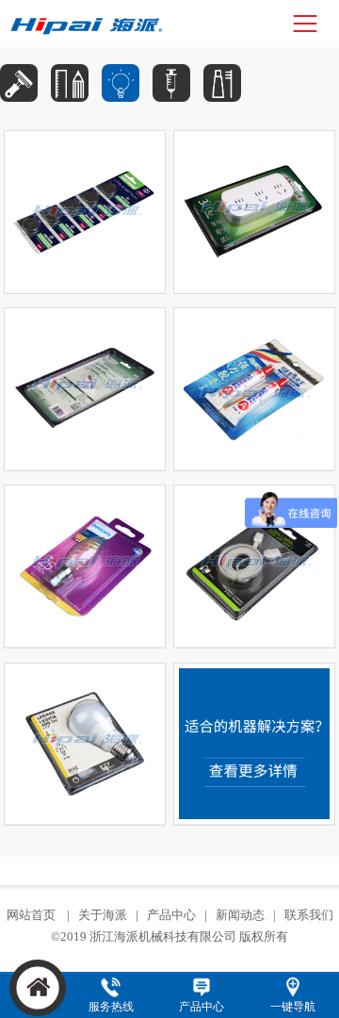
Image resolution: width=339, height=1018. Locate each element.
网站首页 (32, 915)
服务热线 (111, 1006)
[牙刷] (222, 83)
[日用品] (19, 83)
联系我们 (308, 915)
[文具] (70, 83)
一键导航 (292, 1006)
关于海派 (102, 915)
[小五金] (120, 83)
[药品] (171, 83)
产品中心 (171, 915)
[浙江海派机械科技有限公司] (89, 23)
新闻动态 (240, 915)
